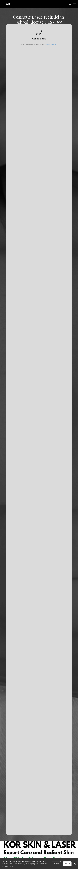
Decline (56, 864)
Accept (67, 864)
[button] (70, 4)
